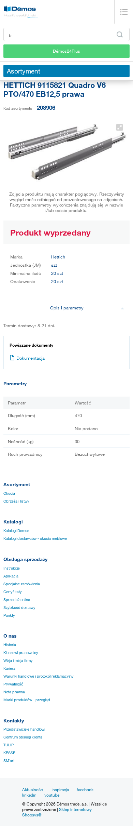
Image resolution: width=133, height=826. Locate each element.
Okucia (9, 493)
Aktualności (33, 789)
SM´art (8, 760)
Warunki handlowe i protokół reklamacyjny (38, 676)
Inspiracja (60, 789)
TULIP (8, 745)
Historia (9, 644)
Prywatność (13, 684)
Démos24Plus (66, 51)
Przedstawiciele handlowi (24, 729)
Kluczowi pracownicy (20, 652)
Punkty (9, 615)
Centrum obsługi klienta (22, 737)
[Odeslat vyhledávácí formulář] (119, 34)
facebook (85, 789)
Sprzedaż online (16, 599)
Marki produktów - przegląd (26, 699)
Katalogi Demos (16, 530)
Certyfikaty (12, 591)
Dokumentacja (30, 358)
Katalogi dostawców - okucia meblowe (35, 538)
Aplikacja (10, 576)
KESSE (9, 752)
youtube (51, 795)
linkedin (29, 795)
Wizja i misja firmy (18, 660)
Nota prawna (14, 692)
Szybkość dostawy (19, 607)
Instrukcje (11, 568)
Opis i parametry (67, 307)
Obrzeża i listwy (16, 501)
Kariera (9, 668)
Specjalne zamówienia (21, 584)
